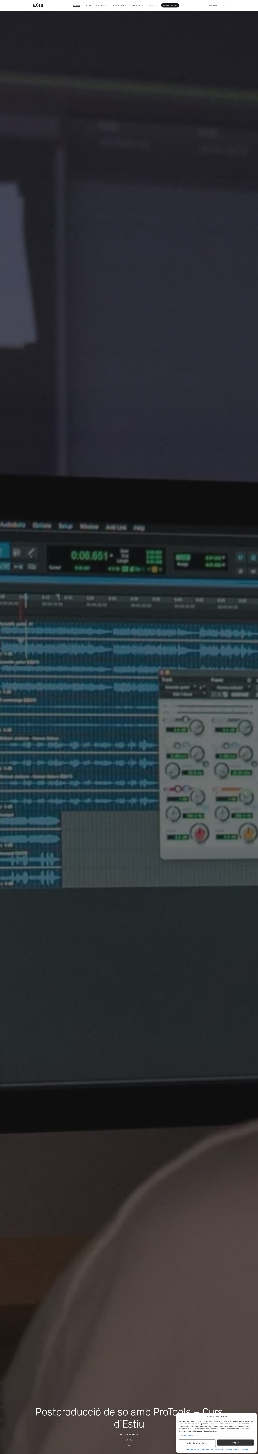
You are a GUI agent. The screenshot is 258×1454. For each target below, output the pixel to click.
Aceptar (235, 1442)
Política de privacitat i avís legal (211, 1450)
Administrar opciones (197, 1443)
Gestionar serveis (186, 1436)
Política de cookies (192, 1450)
